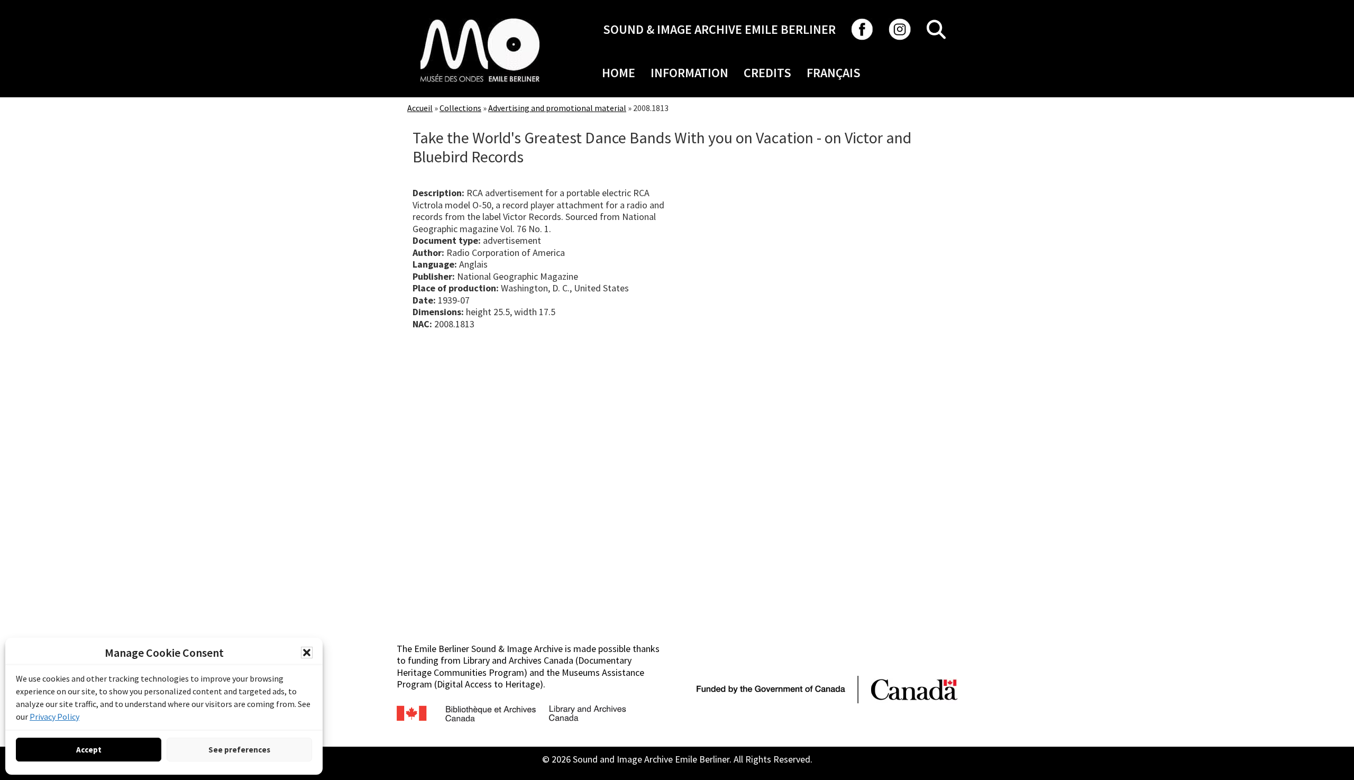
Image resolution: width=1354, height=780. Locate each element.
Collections (460, 108)
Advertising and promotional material (557, 108)
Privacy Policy (54, 716)
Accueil (420, 108)
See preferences (239, 750)
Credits (767, 73)
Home (618, 73)
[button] (306, 652)
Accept (89, 750)
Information (689, 73)
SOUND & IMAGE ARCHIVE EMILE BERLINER (719, 29)
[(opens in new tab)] (479, 18)
